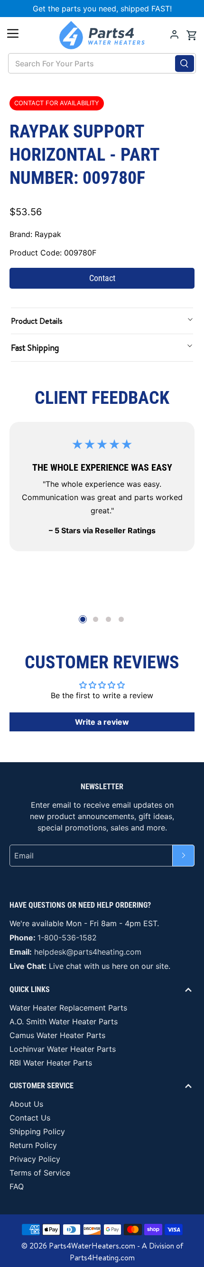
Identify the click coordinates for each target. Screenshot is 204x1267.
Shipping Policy (37, 1131)
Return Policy (33, 1145)
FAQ (16, 1186)
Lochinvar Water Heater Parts (62, 1049)
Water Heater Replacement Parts (68, 1007)
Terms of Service (39, 1172)
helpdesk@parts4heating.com (87, 952)
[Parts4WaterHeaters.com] (102, 35)
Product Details (37, 321)
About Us (26, 1104)
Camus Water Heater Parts (57, 1035)
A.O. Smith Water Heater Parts (63, 1021)
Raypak (48, 234)
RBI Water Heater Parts (50, 1062)
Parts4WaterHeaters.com (92, 1245)
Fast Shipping (35, 348)
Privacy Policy (34, 1159)
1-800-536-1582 (67, 937)
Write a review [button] (102, 722)
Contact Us (29, 1117)
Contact (102, 278)
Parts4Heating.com (102, 1257)
